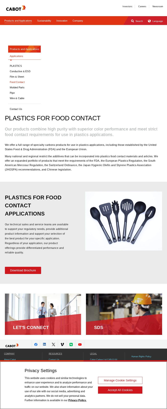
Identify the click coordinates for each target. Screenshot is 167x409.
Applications (16, 56)
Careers (142, 6)
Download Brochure (23, 270)
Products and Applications (18, 20)
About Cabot (10, 359)
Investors (127, 6)
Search (139, 21)
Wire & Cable (17, 98)
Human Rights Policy (141, 356)
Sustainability (44, 20)
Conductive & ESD (20, 71)
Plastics (16, 65)
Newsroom (157, 6)
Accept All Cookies (120, 390)
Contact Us (16, 109)
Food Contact (17, 82)
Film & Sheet (17, 76)
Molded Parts (17, 87)
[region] (83, 385)
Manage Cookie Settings (120, 380)
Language (157, 21)
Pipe (12, 92)
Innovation (61, 20)
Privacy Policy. (77, 400)
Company (78, 20)
